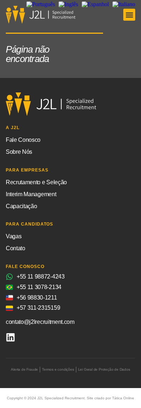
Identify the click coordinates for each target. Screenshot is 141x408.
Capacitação (21, 206)
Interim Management (31, 194)
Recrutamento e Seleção (36, 182)
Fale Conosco (23, 140)
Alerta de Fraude (24, 369)
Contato (15, 248)
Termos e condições (58, 369)
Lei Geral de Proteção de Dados (104, 369)
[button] (129, 15)
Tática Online (123, 398)
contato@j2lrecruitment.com (40, 322)
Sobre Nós (19, 152)
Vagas (13, 236)
